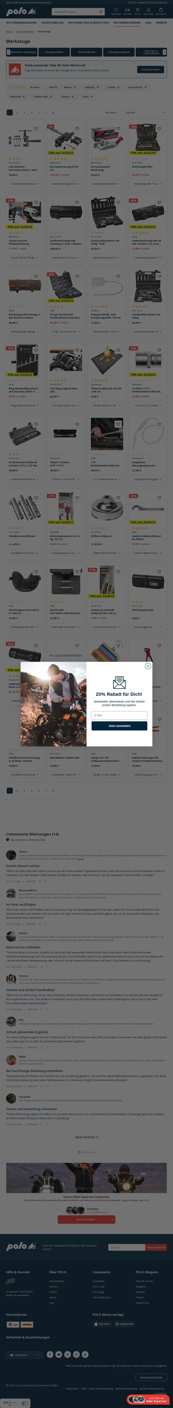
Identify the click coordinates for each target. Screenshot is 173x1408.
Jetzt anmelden (119, 726)
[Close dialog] (148, 666)
